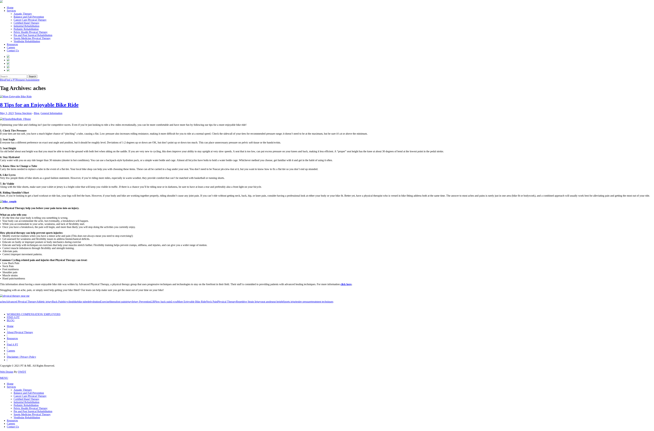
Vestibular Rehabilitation (27, 41)
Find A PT (12, 344)
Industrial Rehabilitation (26, 26)
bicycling (68, 301)
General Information (51, 113)
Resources (12, 44)
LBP (153, 301)
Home (10, 7)
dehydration (93, 301)
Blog (2, 79)
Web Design (6, 371)
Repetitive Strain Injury (248, 301)
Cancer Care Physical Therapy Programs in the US (387, 306)
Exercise (104, 301)
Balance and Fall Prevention (29, 16)
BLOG (10, 320)
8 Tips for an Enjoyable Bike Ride (39, 105)
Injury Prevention (141, 301)
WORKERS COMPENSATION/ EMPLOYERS (33, 314)
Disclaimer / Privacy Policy (21, 356)
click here (346, 284)
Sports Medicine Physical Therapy (32, 38)
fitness (112, 301)
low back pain (163, 301)
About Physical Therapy (20, 332)
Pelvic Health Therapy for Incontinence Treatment (289, 306)
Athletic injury (44, 301)
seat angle (266, 301)
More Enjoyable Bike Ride (191, 301)
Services (11, 10)
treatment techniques (322, 301)
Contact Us (13, 50)
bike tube (82, 301)
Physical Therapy (226, 301)
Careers (11, 47)
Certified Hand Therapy (26, 22)
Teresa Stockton (23, 113)
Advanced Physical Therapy (21, 301)
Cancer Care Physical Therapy (30, 19)
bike (75, 301)
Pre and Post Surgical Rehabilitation (33, 35)
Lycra (174, 301)
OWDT (22, 371)
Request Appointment (27, 79)
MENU (4, 377)
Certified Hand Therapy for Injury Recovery (338, 306)
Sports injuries (290, 301)
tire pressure (304, 301)
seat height (277, 301)
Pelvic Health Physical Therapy (31, 32)
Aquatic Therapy (23, 13)
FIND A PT (13, 317)
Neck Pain (211, 301)
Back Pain (57, 301)
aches (3, 301)
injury (129, 301)
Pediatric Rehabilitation (26, 29)
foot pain (121, 301)
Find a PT (10, 79)
